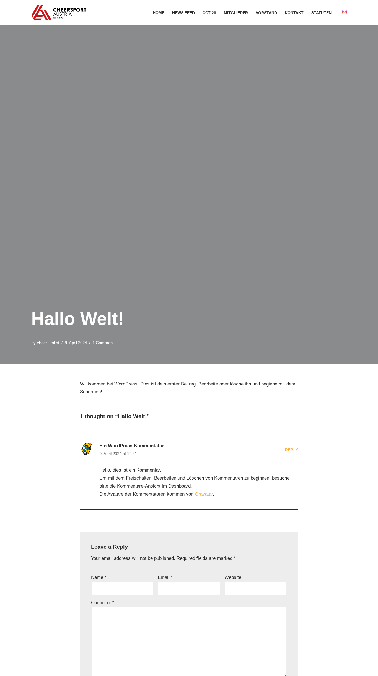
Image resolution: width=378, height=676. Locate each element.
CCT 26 (209, 13)
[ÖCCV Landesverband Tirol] (60, 12)
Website (232, 577)
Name (99, 577)
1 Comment (103, 342)
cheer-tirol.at (48, 342)
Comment (102, 602)
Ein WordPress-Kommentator (131, 445)
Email (165, 577)
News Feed (183, 13)
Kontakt (294, 13)
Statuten (321, 13)
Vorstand (266, 13)
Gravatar (204, 494)
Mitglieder (236, 13)
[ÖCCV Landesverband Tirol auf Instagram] (344, 12)
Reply (291, 449)
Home (158, 13)
